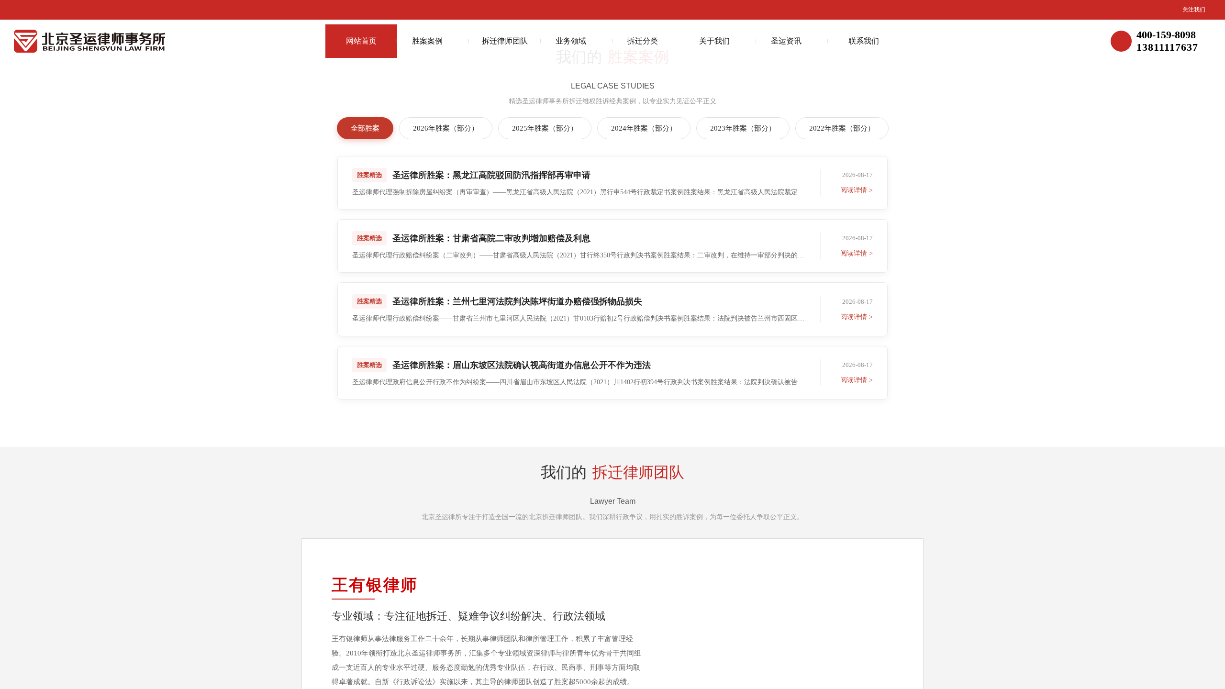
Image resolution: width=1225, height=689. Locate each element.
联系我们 (863, 41)
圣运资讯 (786, 41)
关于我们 (714, 41)
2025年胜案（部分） (545, 128)
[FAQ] (1208, 332)
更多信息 (607, 414)
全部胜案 (365, 128)
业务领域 (571, 41)
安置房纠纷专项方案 (427, 677)
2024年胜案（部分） (644, 128)
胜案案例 (427, 41)
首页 (372, 677)
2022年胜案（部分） (842, 128)
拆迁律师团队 (505, 41)
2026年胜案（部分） (446, 128)
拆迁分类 (642, 41)
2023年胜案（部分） (743, 128)
